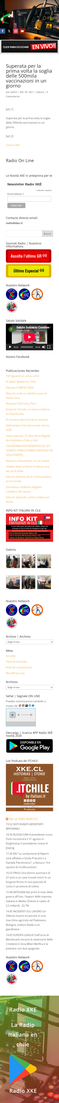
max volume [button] (31, 715)
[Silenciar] (43, 347)
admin (13, 92)
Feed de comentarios (19, 667)
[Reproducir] (10, 347)
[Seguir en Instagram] (15, 31)
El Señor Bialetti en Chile (21, 382)
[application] (29, 337)
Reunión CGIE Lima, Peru (21, 403)
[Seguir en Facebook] (2, 31)
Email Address (15, 194)
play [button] (12, 715)
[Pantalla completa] (48, 347)
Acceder (11, 656)
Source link (13, 145)
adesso (40, 92)
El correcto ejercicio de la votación (27, 419)
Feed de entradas (16, 661)
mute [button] (19, 715)
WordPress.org (15, 673)
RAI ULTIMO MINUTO (23, 819)
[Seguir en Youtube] (22, 31)
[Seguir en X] (9, 31)
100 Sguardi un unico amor (22, 376)
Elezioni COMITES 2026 (20, 387)
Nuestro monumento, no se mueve (27, 461)
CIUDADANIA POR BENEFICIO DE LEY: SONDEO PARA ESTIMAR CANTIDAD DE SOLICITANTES (29, 450)
